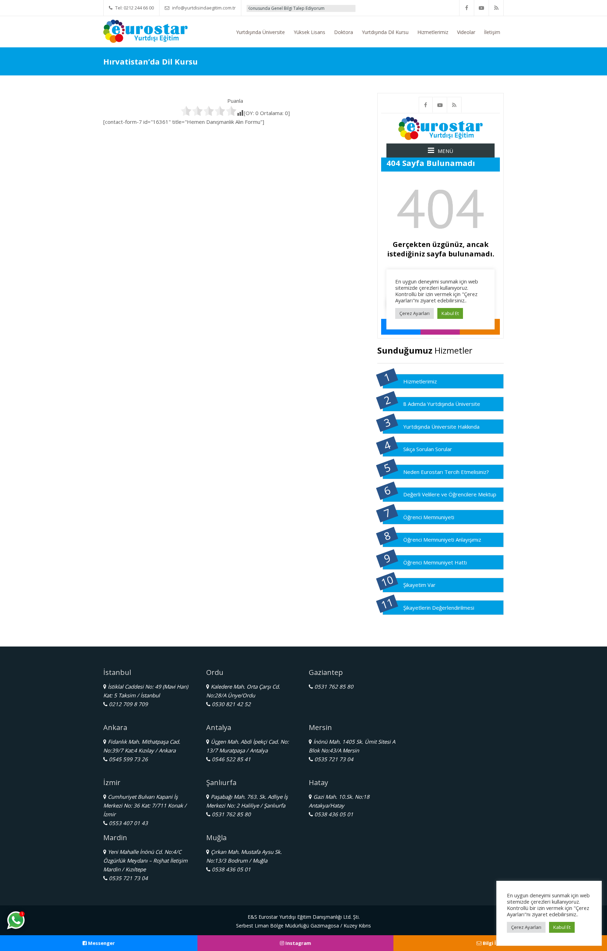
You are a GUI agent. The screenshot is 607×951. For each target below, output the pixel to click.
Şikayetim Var (419, 584)
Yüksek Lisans (309, 32)
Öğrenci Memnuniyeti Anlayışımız (442, 539)
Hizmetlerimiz (432, 32)
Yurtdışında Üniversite (260, 32)
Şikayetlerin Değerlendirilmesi (438, 607)
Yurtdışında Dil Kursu (385, 32)
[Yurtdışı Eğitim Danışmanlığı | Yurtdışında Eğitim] (145, 30)
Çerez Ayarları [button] (526, 927)
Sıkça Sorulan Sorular (427, 449)
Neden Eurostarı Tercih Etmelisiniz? (446, 471)
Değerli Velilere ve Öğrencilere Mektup (449, 494)
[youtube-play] (481, 8)
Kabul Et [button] (561, 927)
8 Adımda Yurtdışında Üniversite (441, 403)
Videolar (466, 32)
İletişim (492, 32)
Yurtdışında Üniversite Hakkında (441, 426)
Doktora (343, 32)
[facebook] (466, 8)
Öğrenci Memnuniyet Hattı (435, 562)
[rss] (496, 8)
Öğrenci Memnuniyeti (428, 517)
